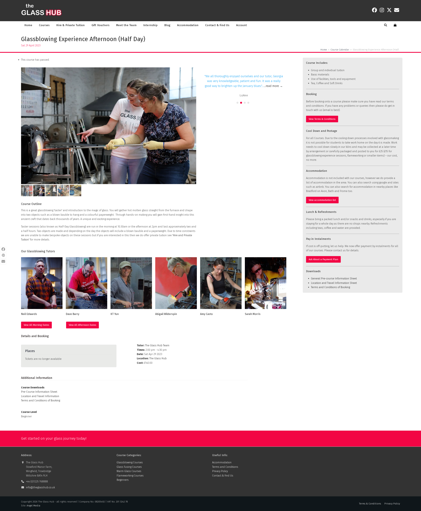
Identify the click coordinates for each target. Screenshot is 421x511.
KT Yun (115, 314)
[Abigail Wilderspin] (176, 283)
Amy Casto (206, 314)
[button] (385, 25)
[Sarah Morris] (265, 283)
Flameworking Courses (130, 475)
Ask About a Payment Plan (323, 259)
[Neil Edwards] (41, 283)
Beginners (123, 479)
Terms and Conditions (225, 466)
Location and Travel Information (40, 396)
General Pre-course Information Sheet (334, 278)
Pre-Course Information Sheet (39, 391)
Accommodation (222, 462)
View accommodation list (322, 200)
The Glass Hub (158, 358)
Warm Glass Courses (129, 471)
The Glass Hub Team (157, 345)
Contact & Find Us (222, 475)
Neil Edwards (29, 314)
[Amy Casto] (221, 283)
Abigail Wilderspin (166, 314)
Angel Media (33, 505)
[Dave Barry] (86, 283)
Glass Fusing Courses (129, 466)
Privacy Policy (220, 471)
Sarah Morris (252, 314)
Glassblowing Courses (130, 462)
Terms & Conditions (370, 503)
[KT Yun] (131, 283)
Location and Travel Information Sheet (334, 283)
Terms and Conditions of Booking (40, 400)
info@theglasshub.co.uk (40, 487)
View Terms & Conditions (322, 119)
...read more (273, 86)
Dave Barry (72, 314)
